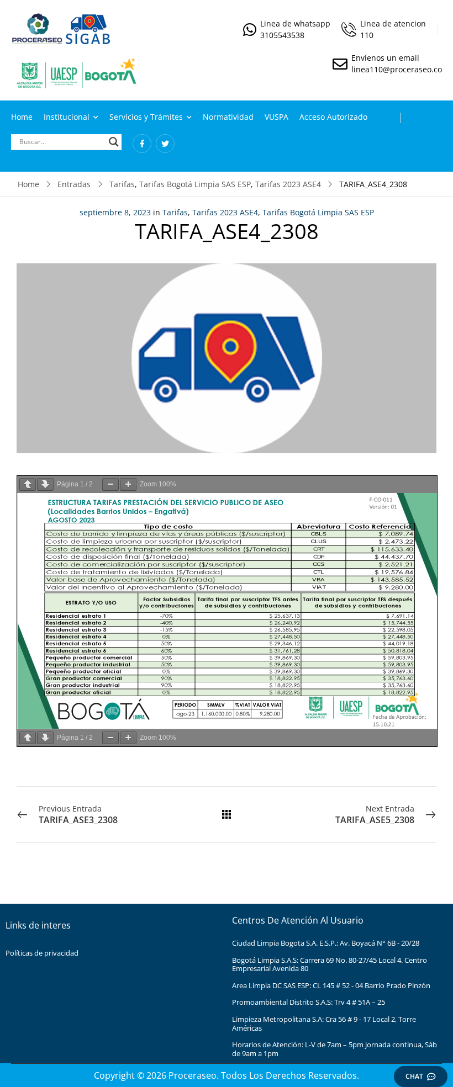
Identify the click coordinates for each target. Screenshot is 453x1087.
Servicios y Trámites (146, 117)
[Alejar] (110, 484)
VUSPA (276, 117)
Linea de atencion (393, 23)
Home (22, 117)
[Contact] (251, 29)
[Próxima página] (45, 484)
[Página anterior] (27, 484)
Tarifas (122, 184)
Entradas (74, 184)
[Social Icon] (142, 143)
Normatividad (228, 117)
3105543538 (282, 35)
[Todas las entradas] (226, 814)
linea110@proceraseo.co (396, 69)
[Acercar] (128, 484)
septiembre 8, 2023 (115, 212)
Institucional (66, 117)
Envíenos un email (385, 57)
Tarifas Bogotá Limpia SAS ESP (195, 184)
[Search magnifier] (114, 142)
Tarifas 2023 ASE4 (288, 184)
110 (366, 35)
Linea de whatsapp (295, 23)
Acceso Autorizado (333, 117)
